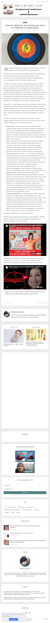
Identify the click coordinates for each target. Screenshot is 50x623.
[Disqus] (25, 372)
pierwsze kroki (29, 507)
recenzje (6, 512)
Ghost (30, 620)
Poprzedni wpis (36, 327)
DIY (5, 507)
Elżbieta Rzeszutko (16, 30)
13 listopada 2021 (13, 544)
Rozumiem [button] (13, 619)
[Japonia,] (36, 334)
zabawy (18, 512)
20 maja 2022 (13, 529)
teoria (25, 22)
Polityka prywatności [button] (7, 616)
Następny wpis (13, 327)
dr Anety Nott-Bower (16, 260)
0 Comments (8, 303)
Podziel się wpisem (42, 303)
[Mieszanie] (14, 335)
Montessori (21, 507)
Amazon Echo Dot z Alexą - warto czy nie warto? (21, 533)
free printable (12, 507)
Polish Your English (27, 509)
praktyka (36, 509)
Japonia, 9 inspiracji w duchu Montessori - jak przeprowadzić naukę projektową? (35, 343)
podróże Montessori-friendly (12, 509)
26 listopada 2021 (14, 535)
